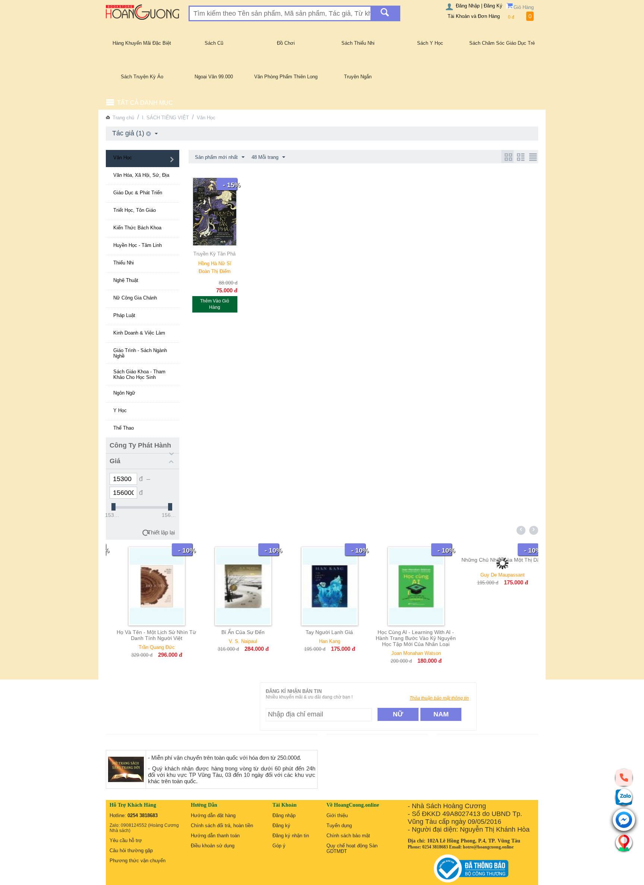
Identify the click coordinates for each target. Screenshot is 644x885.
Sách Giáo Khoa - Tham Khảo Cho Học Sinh (139, 374)
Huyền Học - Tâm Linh (137, 245)
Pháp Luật (124, 315)
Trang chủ (123, 117)
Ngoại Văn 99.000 (214, 76)
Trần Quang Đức (149, 647)
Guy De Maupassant (495, 575)
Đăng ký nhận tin (290, 835)
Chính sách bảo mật (348, 835)
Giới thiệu (337, 815)
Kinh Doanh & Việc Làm (139, 333)
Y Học (120, 410)
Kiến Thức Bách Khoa (137, 227)
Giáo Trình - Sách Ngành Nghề (140, 353)
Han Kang (322, 641)
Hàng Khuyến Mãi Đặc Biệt (142, 43)
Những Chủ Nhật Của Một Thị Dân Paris (495, 563)
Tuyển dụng (339, 825)
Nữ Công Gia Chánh (135, 298)
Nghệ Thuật (125, 280)
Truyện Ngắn (358, 76)
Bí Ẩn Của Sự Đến (235, 632)
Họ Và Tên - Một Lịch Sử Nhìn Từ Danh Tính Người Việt (149, 635)
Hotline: (134, 815)
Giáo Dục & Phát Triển (137, 192)
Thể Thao (123, 428)
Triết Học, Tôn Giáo (134, 210)
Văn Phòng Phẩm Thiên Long (286, 76)
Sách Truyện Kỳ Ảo (142, 76)
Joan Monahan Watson (408, 653)
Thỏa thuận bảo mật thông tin (439, 698)
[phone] (624, 777)
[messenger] (624, 820)
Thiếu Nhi (123, 263)
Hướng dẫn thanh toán (215, 835)
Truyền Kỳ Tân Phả (214, 254)
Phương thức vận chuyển (137, 860)
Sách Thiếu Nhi (358, 43)
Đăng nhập (284, 815)
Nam (441, 714)
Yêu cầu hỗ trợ (126, 840)
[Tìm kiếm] (384, 13)
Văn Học (206, 117)
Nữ (398, 714)
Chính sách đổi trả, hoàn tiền (222, 825)
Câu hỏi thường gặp (131, 850)
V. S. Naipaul (235, 641)
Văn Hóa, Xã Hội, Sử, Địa (141, 175)
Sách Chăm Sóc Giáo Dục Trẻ (502, 43)
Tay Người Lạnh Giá (321, 632)
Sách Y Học (430, 43)
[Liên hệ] (624, 842)
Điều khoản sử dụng (212, 845)
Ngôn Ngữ (124, 393)
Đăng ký (281, 825)
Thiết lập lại (161, 532)
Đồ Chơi (286, 43)
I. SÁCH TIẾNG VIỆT (165, 117)
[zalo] (624, 797)
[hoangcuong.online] (142, 12)
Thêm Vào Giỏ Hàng (214, 304)
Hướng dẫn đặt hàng (213, 815)
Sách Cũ (214, 43)
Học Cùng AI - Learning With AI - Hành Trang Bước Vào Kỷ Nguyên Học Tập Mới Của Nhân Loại (408, 638)
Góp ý (278, 845)
